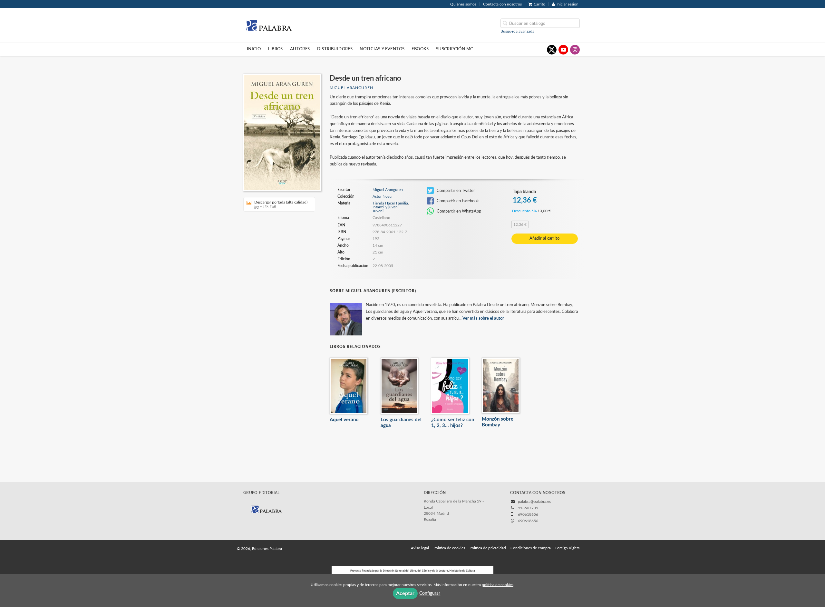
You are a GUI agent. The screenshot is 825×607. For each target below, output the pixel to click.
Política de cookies (449, 548)
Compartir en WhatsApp (458, 211)
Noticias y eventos (382, 49)
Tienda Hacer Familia (390, 203)
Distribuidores (335, 49)
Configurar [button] (429, 593)
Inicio (254, 49)
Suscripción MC (454, 49)
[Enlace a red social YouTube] (563, 50)
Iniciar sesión (567, 4)
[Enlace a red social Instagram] (575, 50)
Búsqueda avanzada (517, 31)
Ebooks (420, 49)
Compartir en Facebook (457, 201)
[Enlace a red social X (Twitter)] (552, 50)
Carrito (539, 4)
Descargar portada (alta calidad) (280, 204)
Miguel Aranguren (351, 88)
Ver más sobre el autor (483, 318)
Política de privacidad (488, 548)
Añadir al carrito (544, 238)
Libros (275, 49)
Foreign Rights (567, 548)
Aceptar (405, 593)
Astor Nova (382, 196)
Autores (300, 49)
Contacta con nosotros (502, 4)
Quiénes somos (463, 4)
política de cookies (497, 585)
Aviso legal (420, 548)
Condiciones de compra (530, 548)
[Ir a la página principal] (269, 24)
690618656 (528, 521)
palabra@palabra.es (534, 501)
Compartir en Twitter (455, 191)
